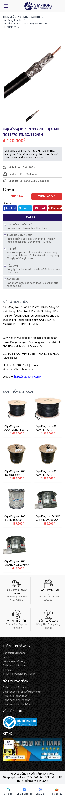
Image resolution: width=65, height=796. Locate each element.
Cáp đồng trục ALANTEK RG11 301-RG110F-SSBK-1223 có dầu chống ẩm (17, 416)
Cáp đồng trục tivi (12, 20)
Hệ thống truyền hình (29, 16)
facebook (11, 208)
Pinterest (56, 208)
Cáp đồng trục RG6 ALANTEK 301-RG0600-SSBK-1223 (48, 461)
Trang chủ (8, 16)
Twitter (26, 208)
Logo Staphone (38, 6)
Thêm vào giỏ (46, 196)
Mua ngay (17, 196)
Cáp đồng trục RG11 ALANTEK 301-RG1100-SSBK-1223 (48, 416)
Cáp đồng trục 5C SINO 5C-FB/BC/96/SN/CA (48, 506)
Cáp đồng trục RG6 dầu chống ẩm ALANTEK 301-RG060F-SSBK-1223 (17, 461)
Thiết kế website (13, 673)
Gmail (41, 208)
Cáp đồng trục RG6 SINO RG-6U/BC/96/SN (17, 551)
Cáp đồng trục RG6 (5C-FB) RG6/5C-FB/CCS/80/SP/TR (17, 506)
